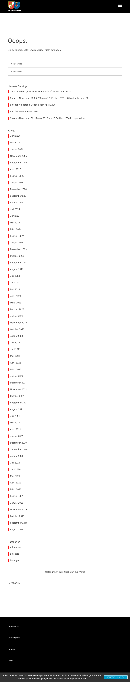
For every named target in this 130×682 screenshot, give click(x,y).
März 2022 (15, 369)
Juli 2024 (15, 209)
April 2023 (15, 296)
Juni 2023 (15, 282)
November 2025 (18, 156)
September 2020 (19, 449)
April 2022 (15, 363)
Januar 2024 (16, 242)
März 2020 (15, 489)
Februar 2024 (17, 236)
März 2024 (15, 229)
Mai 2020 (15, 476)
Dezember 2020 (18, 443)
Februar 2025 (17, 176)
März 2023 (15, 303)
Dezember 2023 (18, 249)
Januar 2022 (16, 376)
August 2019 (17, 529)
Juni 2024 (15, 216)
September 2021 (19, 403)
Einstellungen (115, 677)
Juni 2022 (15, 349)
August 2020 (17, 456)
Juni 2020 (15, 469)
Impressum (13, 626)
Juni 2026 (15, 136)
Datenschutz (14, 638)
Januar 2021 (16, 436)
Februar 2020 (17, 496)
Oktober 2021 (17, 396)
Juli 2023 (15, 276)
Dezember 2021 (18, 383)
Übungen (15, 560)
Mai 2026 (15, 142)
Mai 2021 (15, 422)
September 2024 (19, 196)
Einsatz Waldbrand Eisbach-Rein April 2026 (33, 105)
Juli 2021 (15, 416)
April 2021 (15, 429)
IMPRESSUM (14, 583)
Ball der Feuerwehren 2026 (24, 111)
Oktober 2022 (17, 329)
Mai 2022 (15, 356)
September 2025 (19, 162)
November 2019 (18, 509)
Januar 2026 (16, 149)
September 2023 (19, 262)
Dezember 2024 (18, 189)
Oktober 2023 (17, 256)
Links (10, 660)
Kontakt (12, 649)
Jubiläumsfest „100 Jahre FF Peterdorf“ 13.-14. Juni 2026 (40, 91)
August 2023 (17, 269)
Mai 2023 (15, 289)
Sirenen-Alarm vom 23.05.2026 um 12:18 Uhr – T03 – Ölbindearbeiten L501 (50, 98)
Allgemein (15, 547)
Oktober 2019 (17, 516)
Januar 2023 (16, 316)
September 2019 (19, 523)
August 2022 (17, 336)
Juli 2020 (15, 463)
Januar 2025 (16, 182)
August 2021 (17, 409)
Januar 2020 (16, 503)
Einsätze (14, 554)
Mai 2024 (15, 223)
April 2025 (15, 169)
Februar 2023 (17, 309)
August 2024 (17, 202)
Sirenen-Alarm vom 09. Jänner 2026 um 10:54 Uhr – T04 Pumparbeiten (47, 118)
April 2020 (15, 483)
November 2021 (18, 389)
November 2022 (18, 323)
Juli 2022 (15, 342)
